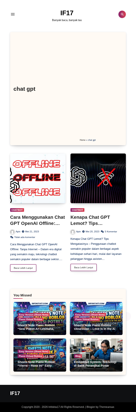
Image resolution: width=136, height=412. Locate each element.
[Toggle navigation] (12, 14)
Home (82, 140)
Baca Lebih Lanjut (23, 268)
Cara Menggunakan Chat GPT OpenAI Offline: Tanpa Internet (37, 223)
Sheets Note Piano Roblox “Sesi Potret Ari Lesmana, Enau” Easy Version (36, 329)
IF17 (66, 13)
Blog (78, 356)
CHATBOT (17, 210)
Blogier (91, 407)
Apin (18, 231)
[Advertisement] (100, 86)
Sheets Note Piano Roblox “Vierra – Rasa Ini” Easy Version (36, 365)
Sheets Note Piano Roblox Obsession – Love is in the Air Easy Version (95, 329)
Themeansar (106, 407)
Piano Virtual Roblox (30, 319)
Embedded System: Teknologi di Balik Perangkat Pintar (95, 363)
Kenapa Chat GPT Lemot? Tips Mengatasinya (90, 223)
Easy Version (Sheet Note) (33, 314)
